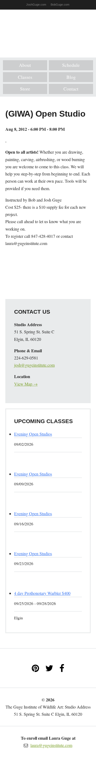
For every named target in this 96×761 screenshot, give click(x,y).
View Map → (26, 384)
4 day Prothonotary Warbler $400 (42, 593)
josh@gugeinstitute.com (34, 365)
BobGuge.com (60, 4)
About (25, 65)
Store (25, 88)
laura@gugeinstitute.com (51, 745)
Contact (70, 88)
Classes (25, 77)
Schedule (71, 65)
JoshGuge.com (36, 4)
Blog (71, 77)
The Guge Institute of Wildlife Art (48, 30)
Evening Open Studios (33, 434)
